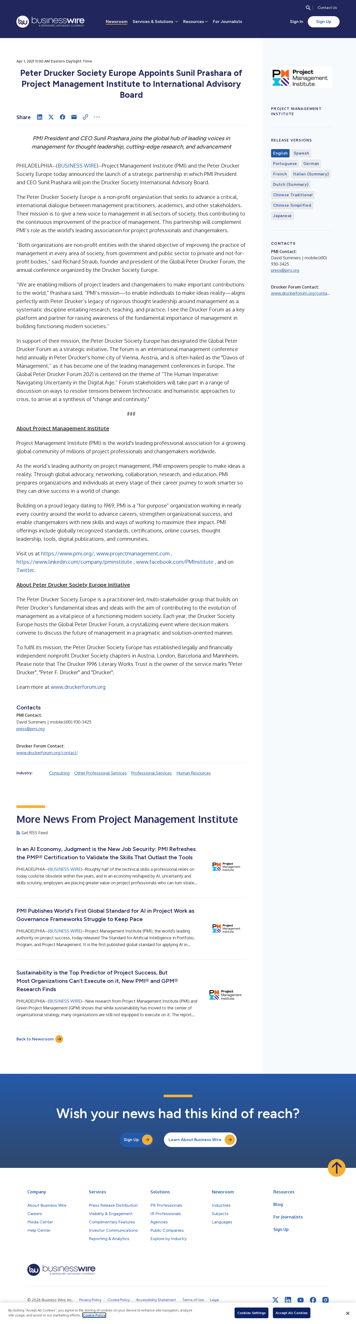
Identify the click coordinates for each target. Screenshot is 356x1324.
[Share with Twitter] (51, 117)
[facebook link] (313, 1300)
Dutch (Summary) (290, 184)
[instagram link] (325, 1300)
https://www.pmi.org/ (67, 553)
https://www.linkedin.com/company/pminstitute (74, 561)
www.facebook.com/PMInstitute (175, 561)
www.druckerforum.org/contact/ (47, 752)
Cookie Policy (94, 1315)
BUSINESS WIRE (77, 165)
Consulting (59, 773)
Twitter (25, 570)
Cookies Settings (251, 1313)
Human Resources (193, 773)
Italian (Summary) (311, 174)
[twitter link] (275, 1300)
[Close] (347, 1313)
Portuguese (285, 163)
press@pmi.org (30, 728)
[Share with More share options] (97, 117)
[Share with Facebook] (62, 117)
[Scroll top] (337, 1168)
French (280, 174)
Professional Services (151, 773)
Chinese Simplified (292, 205)
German (311, 163)
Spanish (301, 153)
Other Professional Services (100, 773)
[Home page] (50, 22)
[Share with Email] (74, 117)
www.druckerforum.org (78, 686)
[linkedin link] (288, 1300)
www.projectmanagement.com (133, 553)
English (280, 153)
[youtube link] (300, 1300)
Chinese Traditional (292, 195)
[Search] (308, 7)
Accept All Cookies (292, 1313)
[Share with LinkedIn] (39, 117)
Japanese (282, 215)
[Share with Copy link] (85, 117)
